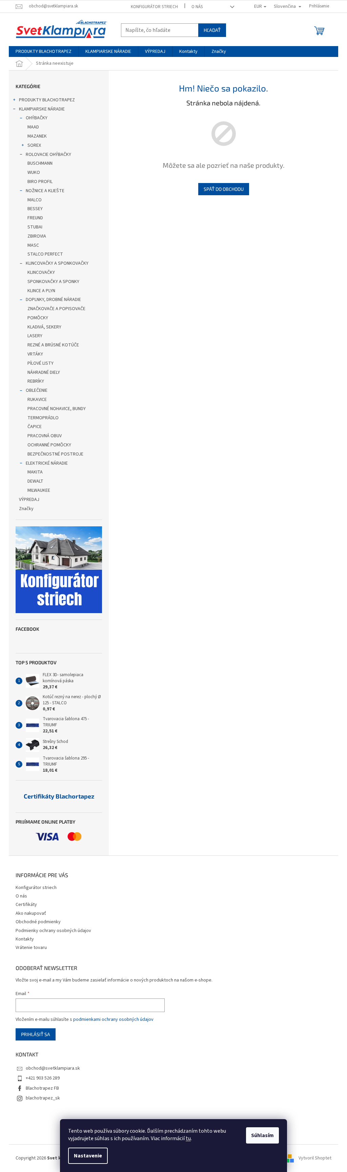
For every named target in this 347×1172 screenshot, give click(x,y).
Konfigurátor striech (154, 7)
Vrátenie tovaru (31, 947)
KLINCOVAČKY (41, 272)
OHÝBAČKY (36, 118)
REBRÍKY (35, 381)
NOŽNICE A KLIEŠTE (45, 190)
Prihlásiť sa (35, 1034)
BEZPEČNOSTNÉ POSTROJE (55, 454)
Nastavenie (88, 1155)
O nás (197, 7)
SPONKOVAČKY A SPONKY (53, 281)
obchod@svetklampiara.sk (53, 1068)
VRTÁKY (35, 354)
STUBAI (34, 227)
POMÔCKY (37, 318)
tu (188, 1138)
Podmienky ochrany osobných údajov (53, 930)
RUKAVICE (37, 399)
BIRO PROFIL (40, 181)
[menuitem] (43, 51)
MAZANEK (37, 136)
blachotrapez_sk (43, 1098)
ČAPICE (34, 426)
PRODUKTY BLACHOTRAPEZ (47, 100)
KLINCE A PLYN (41, 290)
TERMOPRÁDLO (43, 418)
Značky (26, 508)
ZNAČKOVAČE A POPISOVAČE (56, 308)
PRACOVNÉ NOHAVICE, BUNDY (56, 408)
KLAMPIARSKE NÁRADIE (42, 109)
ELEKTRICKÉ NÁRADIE (47, 463)
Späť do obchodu (224, 189)
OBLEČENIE (36, 390)
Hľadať (212, 30)
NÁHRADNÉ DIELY (43, 372)
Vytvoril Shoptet (315, 1158)
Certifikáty (26, 904)
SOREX (34, 145)
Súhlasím (262, 1135)
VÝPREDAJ (29, 499)
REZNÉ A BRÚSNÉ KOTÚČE (53, 345)
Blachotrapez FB (42, 1088)
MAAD (33, 127)
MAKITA (35, 472)
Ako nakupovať (31, 913)
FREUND (35, 218)
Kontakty (25, 939)
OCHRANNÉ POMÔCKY (49, 445)
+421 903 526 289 (43, 1078)
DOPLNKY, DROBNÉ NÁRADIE (53, 299)
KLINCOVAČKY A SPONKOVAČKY (57, 263)
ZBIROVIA (36, 236)
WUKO (33, 172)
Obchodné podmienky (38, 921)
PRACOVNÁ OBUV (44, 435)
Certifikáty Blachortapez (59, 796)
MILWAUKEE (38, 490)
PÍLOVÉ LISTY (40, 363)
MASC (33, 245)
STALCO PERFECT (45, 254)
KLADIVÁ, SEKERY (44, 327)
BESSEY (35, 208)
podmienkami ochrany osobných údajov (113, 1019)
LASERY (34, 335)
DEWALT (35, 481)
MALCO (34, 200)
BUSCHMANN (40, 163)
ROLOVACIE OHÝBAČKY (48, 154)
